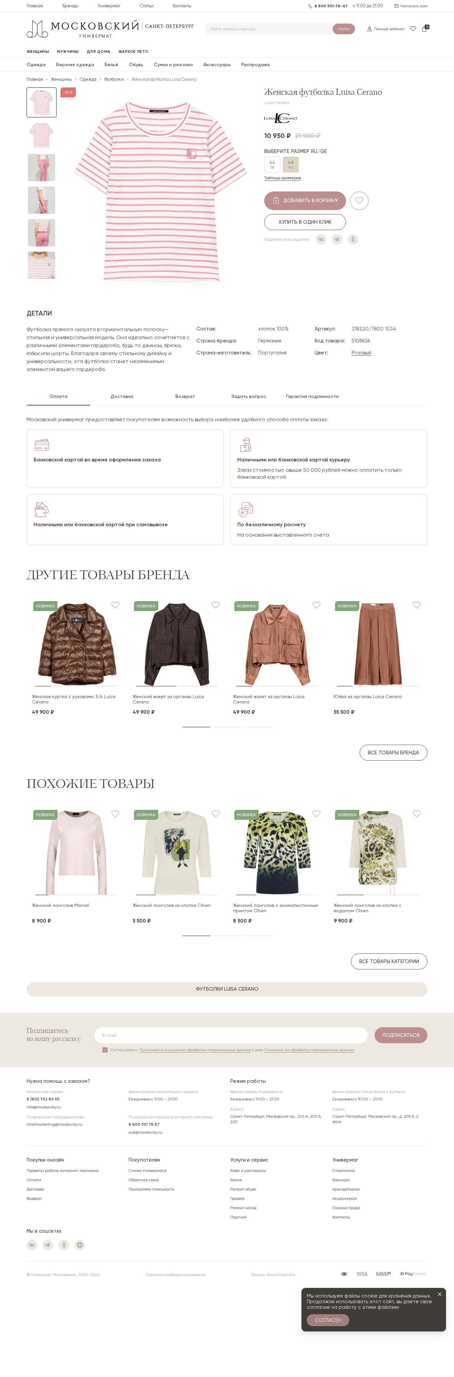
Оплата (34, 1180)
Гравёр (237, 1198)
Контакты (182, 5)
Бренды (70, 5)
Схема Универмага (148, 1170)
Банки (236, 1180)
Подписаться (401, 1035)
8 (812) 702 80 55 (43, 1099)
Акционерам (344, 1198)
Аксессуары (217, 64)
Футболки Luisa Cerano (227, 989)
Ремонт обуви (243, 1189)
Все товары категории (389, 961)
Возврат (34, 1198)
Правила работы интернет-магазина (63, 1170)
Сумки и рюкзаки (173, 64)
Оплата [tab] (58, 396)
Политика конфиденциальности (176, 1274)
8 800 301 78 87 (144, 1124)
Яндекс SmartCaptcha (273, 1274)
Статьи (147, 5)
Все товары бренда (393, 753)
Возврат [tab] (185, 396)
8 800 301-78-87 (331, 6)
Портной (238, 1217)
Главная (35, 5)
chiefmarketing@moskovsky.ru (54, 1124)
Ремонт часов (243, 1207)
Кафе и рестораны (248, 1170)
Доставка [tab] (122, 396)
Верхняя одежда (75, 64)
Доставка (35, 1189)
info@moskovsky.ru (44, 1107)
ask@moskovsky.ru (146, 1132)
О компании (343, 1170)
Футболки (114, 79)
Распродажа (255, 64)
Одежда (36, 64)
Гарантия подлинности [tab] (312, 396)
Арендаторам (346, 1189)
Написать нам (413, 6)
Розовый (361, 353)
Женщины (61, 79)
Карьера (341, 1180)
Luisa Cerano (276, 102)
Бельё (111, 64)
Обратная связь (144, 1180)
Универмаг (109, 5)
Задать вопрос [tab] (248, 396)
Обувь (136, 64)
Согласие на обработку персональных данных (309, 1050)
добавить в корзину (311, 200)
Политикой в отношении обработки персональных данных (195, 1050)
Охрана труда (346, 1207)
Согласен (328, 1320)
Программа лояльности (151, 1189)
